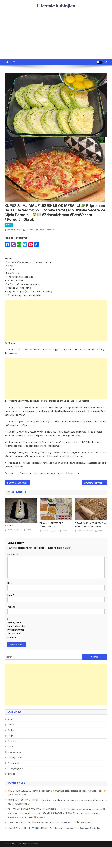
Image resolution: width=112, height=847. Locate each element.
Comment (12, 554)
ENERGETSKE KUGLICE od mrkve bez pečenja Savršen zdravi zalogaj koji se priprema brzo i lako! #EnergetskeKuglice (55, 793)
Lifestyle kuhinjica (56, 6)
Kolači (8, 225)
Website (11, 607)
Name (10, 583)
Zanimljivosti (13, 763)
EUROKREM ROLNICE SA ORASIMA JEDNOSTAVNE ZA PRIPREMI (91, 525)
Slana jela (12, 741)
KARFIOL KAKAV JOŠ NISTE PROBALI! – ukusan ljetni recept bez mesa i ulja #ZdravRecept (50, 822)
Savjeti (11, 736)
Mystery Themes (31, 844)
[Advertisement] (56, 37)
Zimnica (11, 774)
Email (10, 595)
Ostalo (11, 725)
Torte (10, 746)
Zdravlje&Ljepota (15, 768)
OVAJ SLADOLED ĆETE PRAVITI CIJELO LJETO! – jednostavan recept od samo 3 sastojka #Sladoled (55, 828)
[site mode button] (100, 62)
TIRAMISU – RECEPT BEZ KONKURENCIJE (51, 525)
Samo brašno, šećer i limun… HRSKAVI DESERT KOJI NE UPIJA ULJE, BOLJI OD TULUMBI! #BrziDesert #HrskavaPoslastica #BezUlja (19, 483)
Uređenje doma (15, 757)
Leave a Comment (46, 230)
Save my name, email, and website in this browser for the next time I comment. (16, 629)
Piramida (9, 525)
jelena (28, 530)
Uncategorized (14, 752)
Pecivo (11, 730)
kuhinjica (30, 229)
